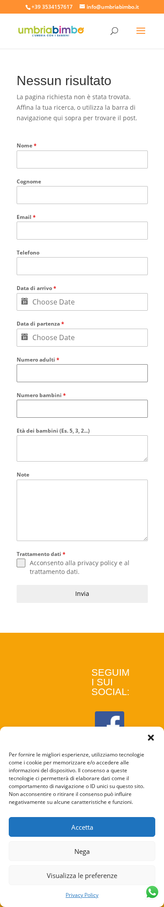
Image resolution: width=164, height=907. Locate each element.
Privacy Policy (82, 895)
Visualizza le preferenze (82, 875)
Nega (82, 851)
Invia (82, 593)
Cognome (29, 181)
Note (23, 474)
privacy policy (97, 563)
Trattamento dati (41, 554)
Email (26, 217)
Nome (27, 145)
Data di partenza (40, 323)
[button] (151, 737)
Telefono (28, 252)
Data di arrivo (36, 288)
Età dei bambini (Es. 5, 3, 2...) (53, 430)
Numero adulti (38, 359)
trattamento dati (54, 571)
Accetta (82, 827)
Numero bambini (41, 395)
